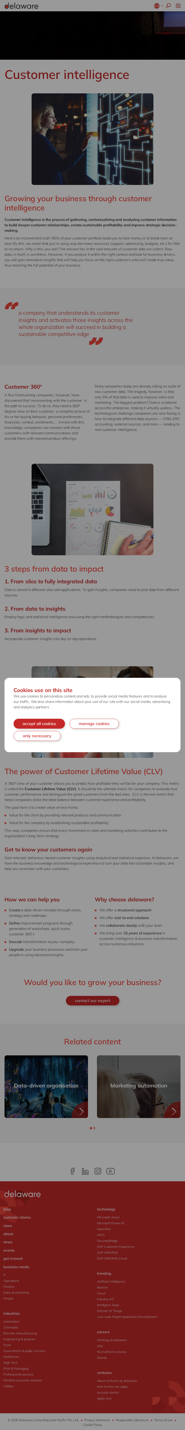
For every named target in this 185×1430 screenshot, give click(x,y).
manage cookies (94, 723)
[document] (92, 715)
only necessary (37, 735)
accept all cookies (39, 723)
